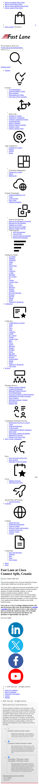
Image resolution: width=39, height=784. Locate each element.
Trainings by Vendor (15, 116)
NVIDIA (12, 291)
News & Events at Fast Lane (18, 458)
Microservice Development (17, 223)
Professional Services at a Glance (19, 423)
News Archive (13, 460)
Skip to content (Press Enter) (14, 8)
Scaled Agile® (13, 359)
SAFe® (11, 151)
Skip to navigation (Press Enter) (15, 2)
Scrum (11, 153)
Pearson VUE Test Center (17, 437)
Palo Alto (12, 354)
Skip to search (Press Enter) (13, 4)
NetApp (11, 289)
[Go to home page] (16, 44)
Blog (10, 556)
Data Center (12, 200)
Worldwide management (16, 524)
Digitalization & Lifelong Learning (20, 396)
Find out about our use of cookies (13, 776)
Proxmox (12, 295)
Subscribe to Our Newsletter (18, 462)
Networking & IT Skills (16, 95)
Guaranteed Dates (14, 121)
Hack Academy (14, 93)
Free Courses (13, 560)
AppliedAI (12, 260)
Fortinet (11, 280)
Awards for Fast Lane (15, 530)
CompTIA (12, 271)
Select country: (9, 27)
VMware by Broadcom (16, 302)
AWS (10, 264)
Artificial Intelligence (15, 426)
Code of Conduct (14, 526)
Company (8, 503)
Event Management (15, 393)
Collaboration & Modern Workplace (20, 430)
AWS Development (19, 232)
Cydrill (11, 273)
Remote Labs (13, 403)
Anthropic (12, 258)
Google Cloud (13, 282)
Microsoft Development (20, 237)
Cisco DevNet (17, 234)
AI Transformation (14, 89)
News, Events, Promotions (13, 439)
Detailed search (5, 67)
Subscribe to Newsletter (12, 694)
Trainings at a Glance (15, 148)
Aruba (11, 262)
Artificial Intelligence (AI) (17, 195)
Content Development (16, 389)
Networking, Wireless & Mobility (19, 433)
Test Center (12, 366)
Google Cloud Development (22, 236)
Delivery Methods (14, 123)
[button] (18, 27)
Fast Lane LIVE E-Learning (18, 97)
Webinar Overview (15, 481)
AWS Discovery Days (16, 482)
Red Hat (11, 296)
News (10, 558)
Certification (9, 304)
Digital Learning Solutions (17, 387)
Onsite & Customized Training (18, 119)
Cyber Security (13, 198)
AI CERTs (12, 257)
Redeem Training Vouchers (17, 125)
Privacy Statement (10, 692)
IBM (10, 341)
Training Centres (14, 532)
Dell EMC (12, 275)
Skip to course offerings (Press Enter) (16, 6)
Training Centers (14, 127)
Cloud (11, 197)
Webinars (12, 554)
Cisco (10, 267)
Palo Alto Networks (15, 293)
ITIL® (11, 174)
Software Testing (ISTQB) (17, 228)
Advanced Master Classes (17, 91)
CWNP (11, 334)
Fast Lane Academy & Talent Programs (21, 394)
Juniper (11, 286)
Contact (11, 533)
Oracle (11, 352)
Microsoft (12, 287)
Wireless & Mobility (15, 202)
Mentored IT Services (15, 435)
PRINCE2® (13, 176)
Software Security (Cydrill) (17, 227)
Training (7, 70)
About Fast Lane (14, 523)
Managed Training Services (17, 391)
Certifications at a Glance (17, 323)
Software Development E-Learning (20, 221)
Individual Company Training (18, 400)
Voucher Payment (14, 502)
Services (7, 368)
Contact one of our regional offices (12, 47)
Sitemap (7, 697)
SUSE (11, 300)
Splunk (11, 298)
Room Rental (13, 402)
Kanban (11, 149)
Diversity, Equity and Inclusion (18, 528)
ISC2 (10, 284)
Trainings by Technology (17, 118)
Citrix (10, 269)
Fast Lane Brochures (15, 552)
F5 (9, 278)
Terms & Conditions (11, 690)
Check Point (13, 266)
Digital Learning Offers (16, 128)
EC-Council (12, 276)
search (3, 49)
